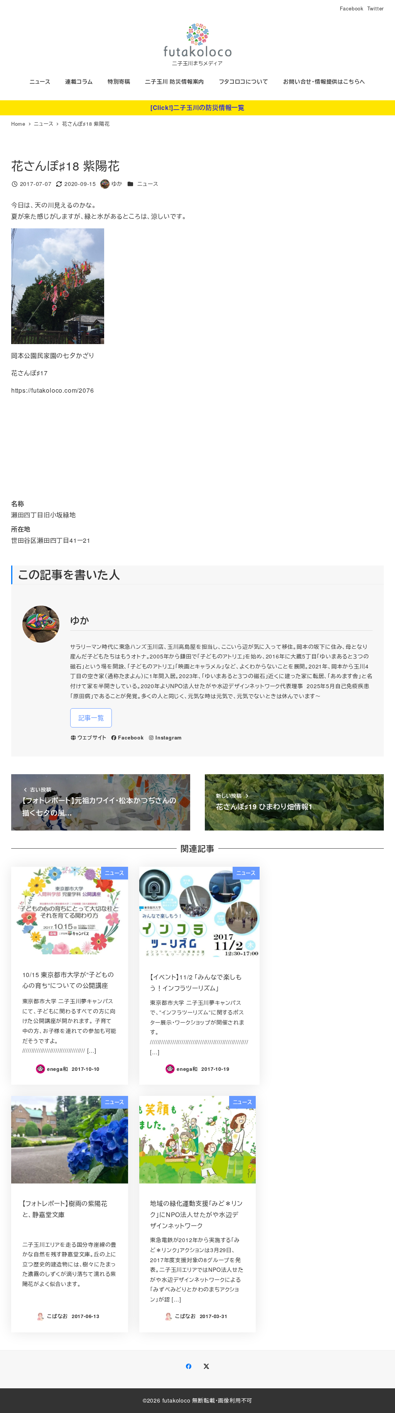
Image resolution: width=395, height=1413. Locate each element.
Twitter (375, 8)
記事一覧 (91, 717)
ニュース (147, 183)
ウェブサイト (92, 737)
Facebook (351, 8)
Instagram (168, 737)
